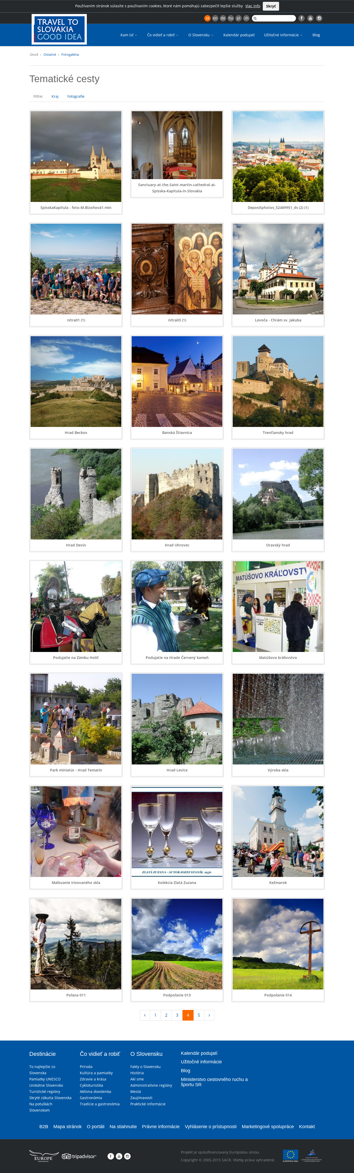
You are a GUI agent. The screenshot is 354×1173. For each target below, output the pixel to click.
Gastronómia (91, 1097)
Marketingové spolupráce (268, 1126)
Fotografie (75, 96)
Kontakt (307, 1126)
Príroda (86, 1066)
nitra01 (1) (76, 320)
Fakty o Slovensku (145, 1066)
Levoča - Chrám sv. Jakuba (278, 320)
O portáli (95, 1126)
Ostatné (50, 54)
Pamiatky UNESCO (45, 1079)
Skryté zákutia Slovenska (50, 1097)
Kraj (55, 96)
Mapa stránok (67, 1126)
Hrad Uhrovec (177, 545)
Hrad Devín (76, 545)
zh (246, 18)
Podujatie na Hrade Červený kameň (177, 657)
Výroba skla (278, 770)
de (223, 18)
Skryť (271, 6)
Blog (316, 34)
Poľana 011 (76, 995)
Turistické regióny (44, 1091)
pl (238, 18)
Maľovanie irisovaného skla (76, 882)
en (215, 18)
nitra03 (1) (177, 320)
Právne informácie (161, 1126)
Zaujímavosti (141, 1097)
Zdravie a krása (93, 1079)
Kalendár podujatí (239, 34)
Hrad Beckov (76, 432)
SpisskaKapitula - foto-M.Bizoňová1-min (75, 207)
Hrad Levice (177, 770)
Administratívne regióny (151, 1085)
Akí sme (137, 1079)
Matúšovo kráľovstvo (278, 657)
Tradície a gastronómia (100, 1103)
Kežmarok (278, 882)
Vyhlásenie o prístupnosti (211, 1126)
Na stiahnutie (123, 1126)
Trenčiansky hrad (278, 432)
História (137, 1072)
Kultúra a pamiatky (96, 1072)
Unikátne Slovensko (46, 1085)
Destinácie (42, 1054)
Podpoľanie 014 (278, 995)
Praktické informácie (148, 1103)
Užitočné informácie (282, 34)
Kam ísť (127, 34)
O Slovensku (199, 34)
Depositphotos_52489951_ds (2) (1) (278, 207)
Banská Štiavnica (177, 432)
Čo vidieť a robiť (161, 34)
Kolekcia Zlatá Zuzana (177, 882)
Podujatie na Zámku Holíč (76, 657)
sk (207, 18)
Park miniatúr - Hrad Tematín (76, 770)
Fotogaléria (70, 54)
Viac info (252, 5)
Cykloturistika (91, 1085)
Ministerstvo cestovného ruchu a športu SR (214, 1082)
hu (231, 18)
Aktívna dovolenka (95, 1091)
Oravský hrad (278, 545)
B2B (43, 1126)
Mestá (135, 1091)
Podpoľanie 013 (177, 995)
